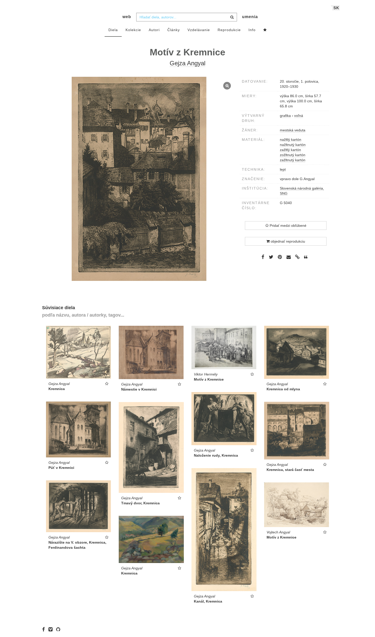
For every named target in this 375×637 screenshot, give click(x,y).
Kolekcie (133, 30)
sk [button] (336, 8)
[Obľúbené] (265, 30)
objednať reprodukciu (287, 241)
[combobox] (186, 17)
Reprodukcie (229, 30)
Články (173, 30)
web (126, 17)
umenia (250, 17)
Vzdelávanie (199, 30)
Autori (154, 30)
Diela (113, 30)
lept (283, 169)
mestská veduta (292, 130)
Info (252, 30)
